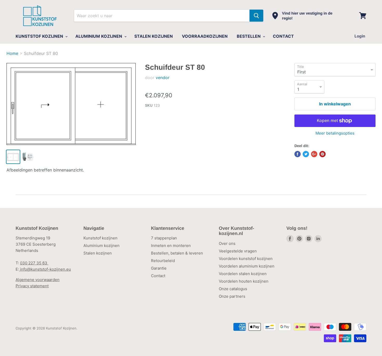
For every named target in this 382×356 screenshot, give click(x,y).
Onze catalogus (233, 288)
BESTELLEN (249, 36)
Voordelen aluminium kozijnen (246, 266)
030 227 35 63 (34, 262)
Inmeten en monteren (171, 245)
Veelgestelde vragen (238, 251)
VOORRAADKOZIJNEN (205, 36)
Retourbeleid (163, 260)
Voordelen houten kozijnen (243, 281)
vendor (162, 77)
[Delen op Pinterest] (322, 154)
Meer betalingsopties (334, 133)
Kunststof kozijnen (100, 238)
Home (12, 53)
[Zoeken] (256, 16)
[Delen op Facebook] (297, 154)
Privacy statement (32, 285)
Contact (158, 275)
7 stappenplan (164, 238)
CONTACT (283, 36)
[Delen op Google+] (314, 154)
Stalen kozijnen (97, 253)
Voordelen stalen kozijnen (243, 273)
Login (359, 36)
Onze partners (232, 296)
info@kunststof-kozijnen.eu (45, 269)
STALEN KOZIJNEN (153, 36)
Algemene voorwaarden (38, 279)
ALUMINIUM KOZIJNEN (99, 36)
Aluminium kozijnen (101, 245)
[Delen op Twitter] (306, 154)
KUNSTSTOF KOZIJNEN (40, 36)
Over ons (227, 243)
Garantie (159, 268)
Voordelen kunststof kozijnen (246, 258)
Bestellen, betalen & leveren (177, 253)
